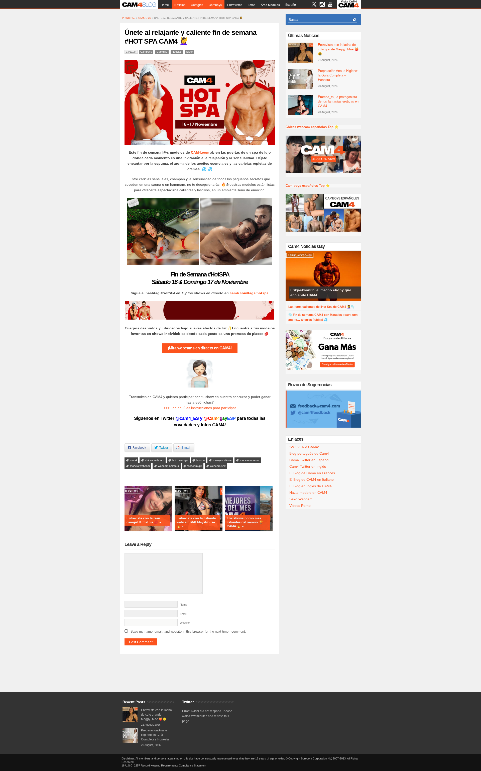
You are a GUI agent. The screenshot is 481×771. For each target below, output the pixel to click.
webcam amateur (168, 465)
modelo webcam (140, 465)
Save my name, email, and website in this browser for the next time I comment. (188, 631)
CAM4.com (200, 152)
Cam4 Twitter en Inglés (307, 466)
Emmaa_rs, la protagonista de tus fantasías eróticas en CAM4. (338, 101)
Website (185, 622)
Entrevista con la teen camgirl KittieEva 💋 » (144, 520)
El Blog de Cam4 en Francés (312, 473)
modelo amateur (250, 460)
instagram (322, 5)
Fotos (251, 5)
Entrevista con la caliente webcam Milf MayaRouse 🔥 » (196, 522)
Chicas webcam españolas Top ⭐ (312, 127)
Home (165, 5)
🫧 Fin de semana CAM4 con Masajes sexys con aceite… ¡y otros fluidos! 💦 (322, 317)
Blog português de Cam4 (309, 453)
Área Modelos (270, 5)
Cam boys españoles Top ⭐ (308, 185)
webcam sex (218, 465)
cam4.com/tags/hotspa (249, 293)
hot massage (180, 460)
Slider (189, 51)
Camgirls (197, 5)
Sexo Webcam (300, 499)
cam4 (133, 460)
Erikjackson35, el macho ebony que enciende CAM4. (320, 292)
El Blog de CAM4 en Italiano (311, 479)
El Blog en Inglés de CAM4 (310, 486)
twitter (314, 5)
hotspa (200, 460)
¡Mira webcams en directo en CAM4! (200, 348)
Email (183, 613)
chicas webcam (154, 460)
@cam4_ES (187, 418)
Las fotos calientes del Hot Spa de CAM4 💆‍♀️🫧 (321, 307)
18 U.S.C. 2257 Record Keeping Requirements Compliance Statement (164, 765)
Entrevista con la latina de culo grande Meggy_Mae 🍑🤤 (338, 49)
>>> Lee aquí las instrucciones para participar (200, 408)
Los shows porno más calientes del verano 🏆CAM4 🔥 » (245, 522)
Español (291, 5)
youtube (330, 5)
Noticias (179, 5)
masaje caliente (222, 460)
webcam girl (194, 465)
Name (183, 604)
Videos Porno (300, 506)
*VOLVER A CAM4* (304, 447)
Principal (128, 18)
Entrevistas (234, 5)
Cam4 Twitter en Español (309, 460)
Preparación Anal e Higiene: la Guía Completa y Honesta (338, 75)
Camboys (215, 5)
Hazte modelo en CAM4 (308, 493)
